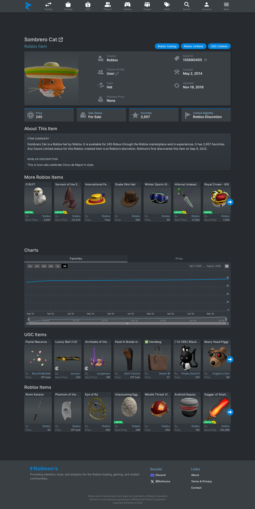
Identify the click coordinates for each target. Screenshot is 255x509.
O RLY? (30, 184)
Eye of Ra (91, 394)
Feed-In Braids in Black (130, 342)
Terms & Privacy (201, 481)
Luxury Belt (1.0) (66, 342)
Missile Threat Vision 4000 (163, 394)
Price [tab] (179, 258)
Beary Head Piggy (216, 342)
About (195, 475)
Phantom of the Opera (70, 394)
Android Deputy (185, 394)
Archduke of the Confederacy (105, 342)
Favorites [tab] (76, 258)
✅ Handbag (153, 342)
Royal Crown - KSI (216, 184)
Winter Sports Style (158, 184)
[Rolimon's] (29, 6)
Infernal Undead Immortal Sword (196, 184)
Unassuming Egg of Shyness (134, 394)
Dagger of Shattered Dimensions (226, 394)
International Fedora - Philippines (107, 184)
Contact (196, 487)
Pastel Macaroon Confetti (43, 342)
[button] (167, 46)
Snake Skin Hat (125, 184)
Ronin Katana (35, 394)
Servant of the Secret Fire (73, 184)
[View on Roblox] (60, 39)
